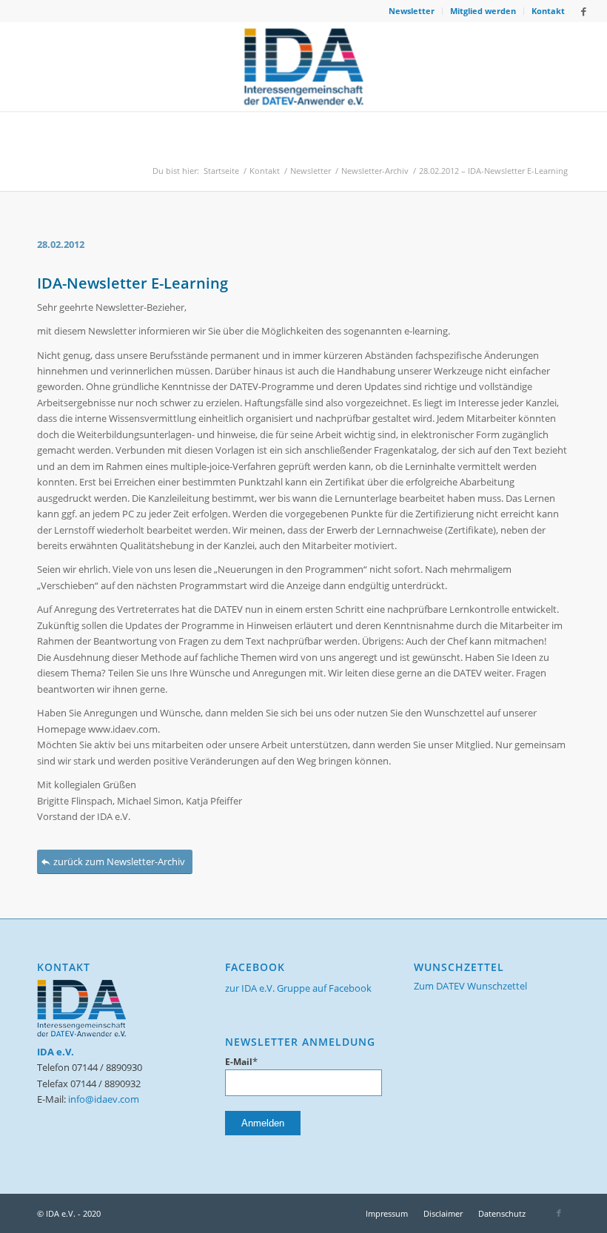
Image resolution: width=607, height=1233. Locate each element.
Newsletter (412, 10)
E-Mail (241, 1061)
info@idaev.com (103, 1099)
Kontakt (548, 10)
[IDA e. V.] (303, 66)
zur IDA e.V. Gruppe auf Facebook (298, 988)
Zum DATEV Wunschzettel (470, 985)
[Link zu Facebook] (584, 11)
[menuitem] (412, 11)
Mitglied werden (483, 10)
